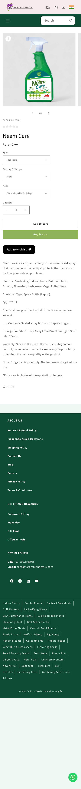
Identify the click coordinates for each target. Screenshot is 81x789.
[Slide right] (49, 113)
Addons (7, 678)
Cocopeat (27, 665)
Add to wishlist (17, 249)
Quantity (7, 202)
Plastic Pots (59, 653)
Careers (12, 473)
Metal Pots (30, 659)
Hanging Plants (12, 640)
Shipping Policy (17, 447)
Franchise (14, 522)
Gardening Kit (34, 640)
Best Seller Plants (38, 622)
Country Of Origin (12, 169)
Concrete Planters (52, 659)
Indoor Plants (11, 603)
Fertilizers (44, 665)
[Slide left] (32, 113)
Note (5, 185)
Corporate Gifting (18, 514)
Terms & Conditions (20, 490)
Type (5, 152)
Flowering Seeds (47, 647)
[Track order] (48, 7)
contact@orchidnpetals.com (35, 567)
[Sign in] (64, 7)
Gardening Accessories (56, 672)
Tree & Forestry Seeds (16, 653)
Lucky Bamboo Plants (50, 615)
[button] (56, 7)
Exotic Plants (11, 634)
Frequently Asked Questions (25, 439)
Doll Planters (11, 609)
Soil (57, 665)
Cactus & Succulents (59, 603)
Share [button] (10, 386)
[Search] (71, 20)
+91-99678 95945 (24, 561)
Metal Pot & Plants (14, 628)
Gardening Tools (27, 672)
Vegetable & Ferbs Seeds (18, 647)
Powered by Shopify (52, 691)
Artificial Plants (32, 634)
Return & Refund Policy (22, 430)
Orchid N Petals (34, 691)
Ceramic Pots (11, 659)
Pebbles (8, 672)
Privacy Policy (16, 481)
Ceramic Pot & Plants (43, 628)
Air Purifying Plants (35, 609)
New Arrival (10, 665)
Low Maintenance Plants (18, 615)
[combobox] (58, 20)
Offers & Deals (16, 539)
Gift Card (13, 531)
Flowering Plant (12, 622)
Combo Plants (33, 603)
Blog (10, 464)
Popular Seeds (56, 640)
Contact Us (14, 456)
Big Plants (53, 634)
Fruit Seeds (40, 653)
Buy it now (40, 234)
